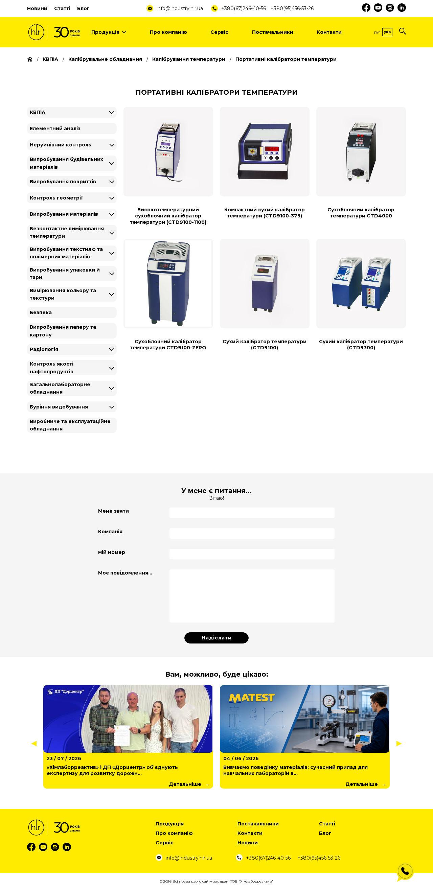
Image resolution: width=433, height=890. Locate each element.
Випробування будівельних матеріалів (66, 163)
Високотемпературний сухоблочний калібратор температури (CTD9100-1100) (168, 216)
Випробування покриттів (63, 182)
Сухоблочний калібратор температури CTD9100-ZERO (168, 344)
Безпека (41, 312)
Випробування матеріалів (64, 214)
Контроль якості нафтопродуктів (51, 367)
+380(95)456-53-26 (292, 8)
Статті (62, 8)
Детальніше (185, 784)
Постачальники (272, 32)
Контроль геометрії (56, 198)
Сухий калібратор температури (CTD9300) (361, 344)
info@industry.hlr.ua (180, 8)
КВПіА (37, 112)
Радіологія (44, 349)
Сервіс (219, 32)
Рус (377, 32)
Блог (83, 8)
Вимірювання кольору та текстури (63, 294)
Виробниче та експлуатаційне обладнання (70, 425)
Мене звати (113, 511)
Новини (37, 8)
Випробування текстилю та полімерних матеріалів (66, 253)
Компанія (110, 532)
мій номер (111, 552)
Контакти (329, 32)
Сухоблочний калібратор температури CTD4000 (360, 213)
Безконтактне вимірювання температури (67, 232)
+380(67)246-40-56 (243, 8)
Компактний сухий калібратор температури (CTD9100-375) (264, 213)
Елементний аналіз (55, 128)
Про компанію (168, 32)
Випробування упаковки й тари (65, 273)
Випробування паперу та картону (63, 330)
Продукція (105, 32)
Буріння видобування (59, 407)
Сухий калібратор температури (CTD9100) (264, 344)
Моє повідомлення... (125, 573)
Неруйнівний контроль (60, 145)
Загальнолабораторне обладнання (60, 388)
